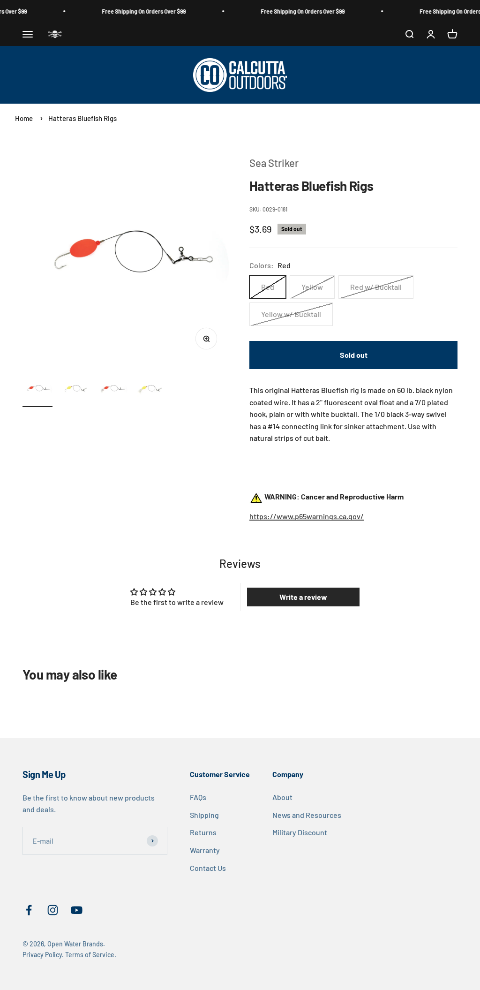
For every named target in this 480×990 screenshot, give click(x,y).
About (282, 797)
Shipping (204, 814)
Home (24, 118)
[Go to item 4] (150, 390)
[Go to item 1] (37, 390)
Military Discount (299, 832)
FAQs (198, 797)
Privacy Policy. (43, 955)
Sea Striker (274, 163)
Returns (203, 832)
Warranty (205, 850)
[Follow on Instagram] (52, 910)
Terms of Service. (90, 955)
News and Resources (306, 814)
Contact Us (208, 867)
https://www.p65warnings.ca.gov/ (306, 516)
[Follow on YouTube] (76, 910)
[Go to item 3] (113, 390)
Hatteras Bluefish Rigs (82, 118)
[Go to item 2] (75, 390)
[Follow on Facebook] (28, 910)
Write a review (303, 596)
